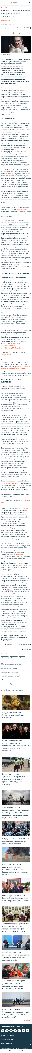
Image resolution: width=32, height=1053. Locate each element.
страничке (9, 174)
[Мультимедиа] (9, 1051)
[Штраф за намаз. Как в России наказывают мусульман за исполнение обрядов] (16, 828)
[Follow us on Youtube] (2, 1030)
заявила (9, 589)
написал (15, 317)
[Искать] (22, 1051)
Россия (4, 7)
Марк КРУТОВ (5, 21)
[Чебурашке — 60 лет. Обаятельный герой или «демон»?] (16, 702)
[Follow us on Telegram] (15, 1030)
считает (20, 563)
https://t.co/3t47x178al (9, 483)
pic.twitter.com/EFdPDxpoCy (11, 348)
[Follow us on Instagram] (7, 1030)
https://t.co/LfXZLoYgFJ (9, 346)
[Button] (9, 28)
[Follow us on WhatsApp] (19, 1030)
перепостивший (22, 209)
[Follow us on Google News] (23, 1030)
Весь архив (27, 1020)
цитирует (19, 554)
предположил (24, 508)
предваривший (20, 214)
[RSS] (27, 1030)
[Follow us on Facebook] (11, 1030)
